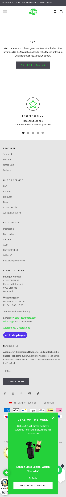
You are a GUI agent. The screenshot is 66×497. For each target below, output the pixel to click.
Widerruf (7, 255)
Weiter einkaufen (33, 65)
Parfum (7, 159)
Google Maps (23, 327)
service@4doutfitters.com (23, 318)
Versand (7, 239)
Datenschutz (9, 234)
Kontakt (7, 191)
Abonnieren (16, 381)
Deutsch (49, 403)
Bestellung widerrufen (14, 260)
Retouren (7, 197)
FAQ (5, 186)
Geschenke (8, 165)
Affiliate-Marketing (12, 212)
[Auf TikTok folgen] (38, 393)
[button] (6, 472)
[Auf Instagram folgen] (13, 393)
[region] (33, 112)
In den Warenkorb (33, 485)
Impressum (8, 229)
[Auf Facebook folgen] (4, 393)
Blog (5, 202)
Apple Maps (9, 327)
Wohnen (7, 170)
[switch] (5, 492)
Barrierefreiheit (10, 250)
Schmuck (7, 154)
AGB (5, 244)
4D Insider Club (10, 207)
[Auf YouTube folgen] (29, 393)
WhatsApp (8, 321)
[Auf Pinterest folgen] (21, 393)
